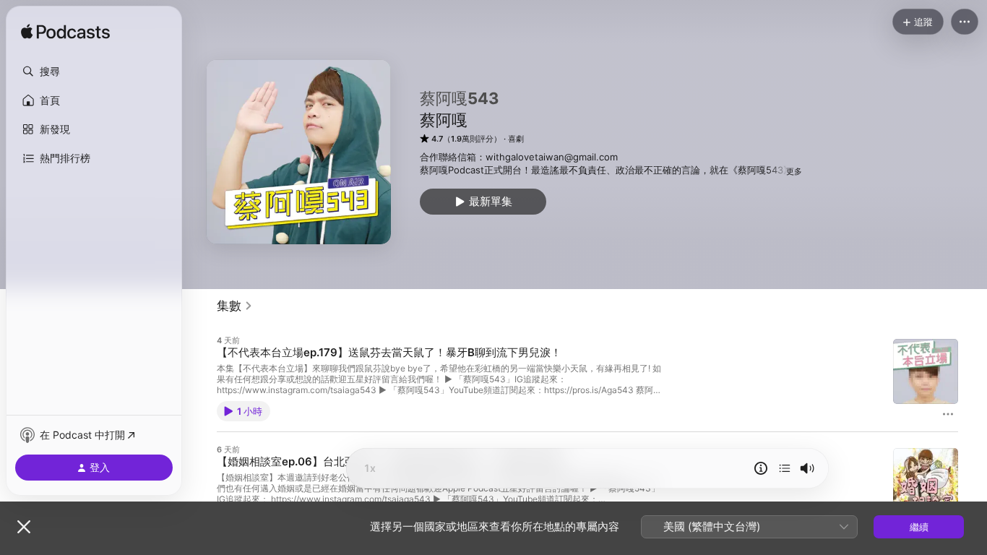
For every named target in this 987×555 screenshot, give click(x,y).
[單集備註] (761, 468)
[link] (235, 306)
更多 (794, 171)
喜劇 (516, 139)
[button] (94, 71)
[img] (65, 32)
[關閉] (23, 526)
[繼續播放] (784, 468)
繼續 (919, 527)
